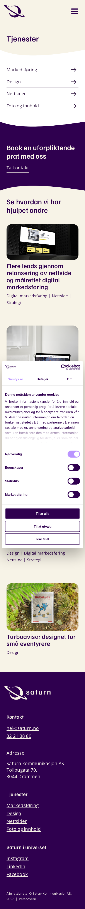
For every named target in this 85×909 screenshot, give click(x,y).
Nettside (60, 295)
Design (13, 553)
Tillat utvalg (42, 526)
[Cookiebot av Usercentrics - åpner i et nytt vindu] (61, 367)
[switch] (74, 467)
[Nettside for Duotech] (42, 328)
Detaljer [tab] (43, 379)
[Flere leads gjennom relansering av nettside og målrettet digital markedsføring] (42, 227)
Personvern (27, 899)
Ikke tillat (42, 539)
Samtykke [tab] (15, 379)
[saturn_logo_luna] (27, 687)
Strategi (14, 302)
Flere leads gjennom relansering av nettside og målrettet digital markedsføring (39, 276)
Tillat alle (42, 513)
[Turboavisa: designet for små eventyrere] (42, 586)
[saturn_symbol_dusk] (14, 6)
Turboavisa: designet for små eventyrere (41, 639)
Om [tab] (69, 379)
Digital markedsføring (27, 295)
